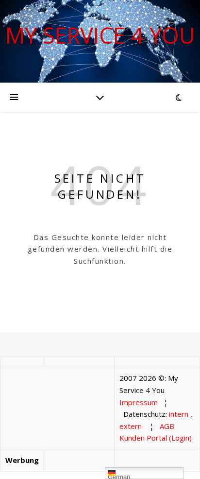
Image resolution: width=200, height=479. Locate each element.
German (119, 476)
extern (130, 426)
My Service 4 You (100, 35)
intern (178, 414)
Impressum (138, 402)
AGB (167, 426)
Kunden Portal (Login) (155, 438)
